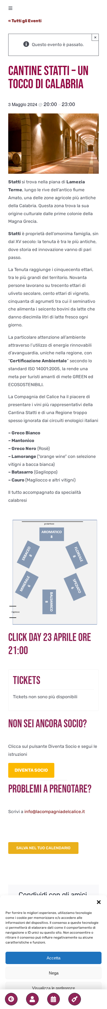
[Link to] (11, 999)
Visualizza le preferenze (53, 988)
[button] (99, 902)
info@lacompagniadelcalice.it (54, 811)
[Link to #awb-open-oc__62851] (32, 999)
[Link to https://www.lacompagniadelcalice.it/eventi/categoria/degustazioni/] (53, 999)
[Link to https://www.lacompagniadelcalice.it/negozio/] (74, 999)
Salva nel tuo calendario (43, 848)
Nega (53, 973)
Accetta (53, 958)
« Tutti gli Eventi (24, 20)
